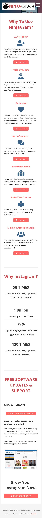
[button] (38, 3)
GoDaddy (34, 514)
